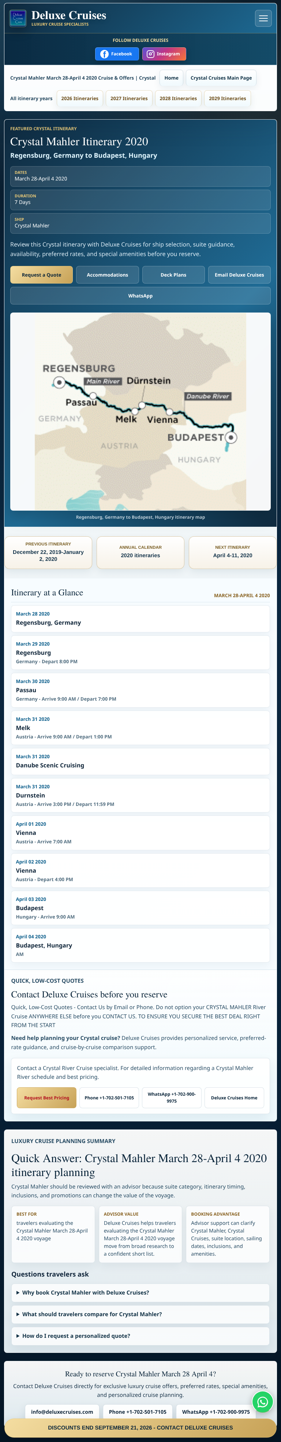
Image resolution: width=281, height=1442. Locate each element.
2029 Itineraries (227, 98)
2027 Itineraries (129, 98)
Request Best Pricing (46, 1098)
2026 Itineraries (80, 98)
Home (171, 77)
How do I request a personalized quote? (76, 1336)
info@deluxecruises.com (62, 1412)
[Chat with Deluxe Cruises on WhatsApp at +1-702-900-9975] (263, 1402)
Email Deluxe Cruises (239, 274)
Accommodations (107, 274)
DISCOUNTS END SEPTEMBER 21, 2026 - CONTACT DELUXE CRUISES (140, 1428)
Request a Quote (41, 274)
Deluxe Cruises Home (234, 1098)
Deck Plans (173, 274)
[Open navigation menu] (263, 18)
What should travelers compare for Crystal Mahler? (92, 1314)
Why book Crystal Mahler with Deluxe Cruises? (85, 1292)
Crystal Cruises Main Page (221, 77)
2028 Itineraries (178, 98)
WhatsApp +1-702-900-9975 (172, 1097)
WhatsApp (140, 295)
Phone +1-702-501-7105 (109, 1098)
